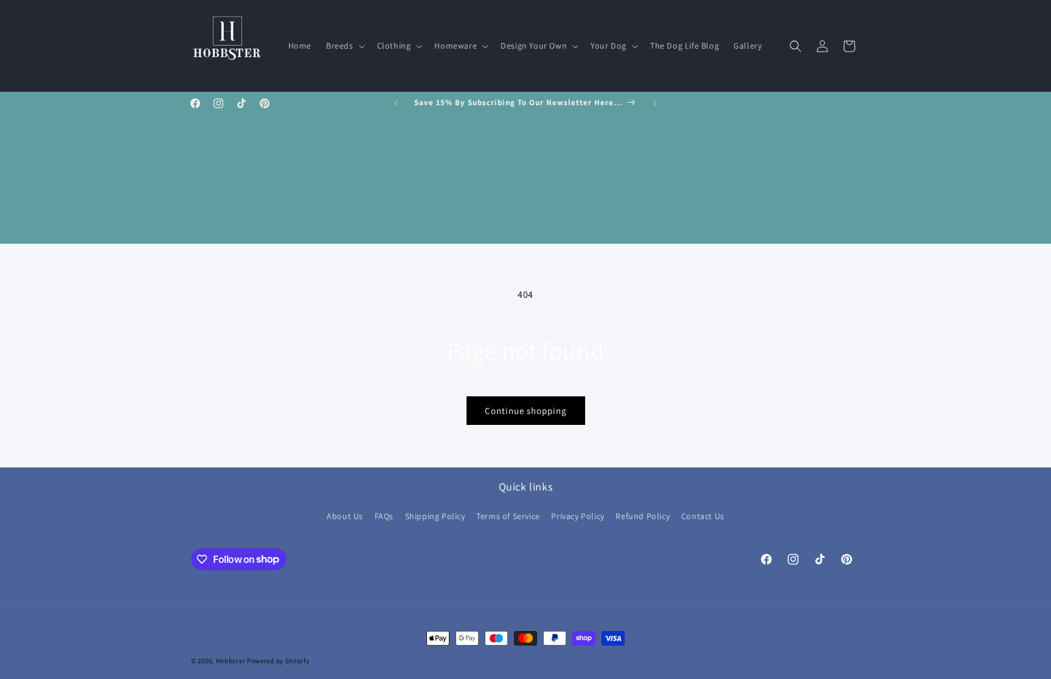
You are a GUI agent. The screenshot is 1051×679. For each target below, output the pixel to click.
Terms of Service (508, 516)
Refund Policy (643, 516)
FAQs (384, 516)
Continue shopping (526, 410)
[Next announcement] (655, 103)
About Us (345, 516)
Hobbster (231, 661)
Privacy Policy (577, 516)
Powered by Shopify (278, 661)
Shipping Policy (435, 516)
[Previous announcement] (396, 103)
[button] (344, 45)
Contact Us (702, 516)
